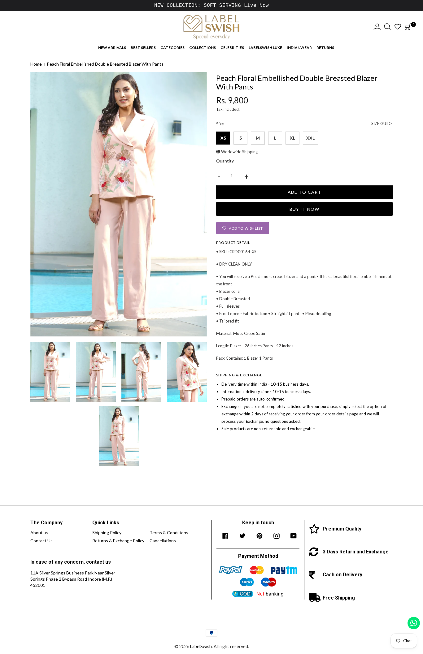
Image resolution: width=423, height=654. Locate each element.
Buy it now (304, 209)
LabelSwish (201, 646)
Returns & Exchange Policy (118, 540)
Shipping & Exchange (239, 375)
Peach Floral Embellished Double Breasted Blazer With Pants (105, 64)
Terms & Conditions (169, 532)
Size (304, 124)
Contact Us (41, 540)
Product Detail (233, 242)
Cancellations (163, 540)
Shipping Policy (106, 532)
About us (39, 532)
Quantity (225, 161)
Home (36, 64)
